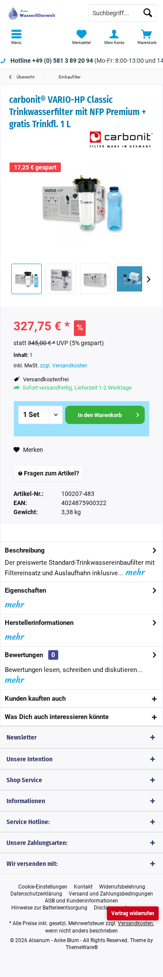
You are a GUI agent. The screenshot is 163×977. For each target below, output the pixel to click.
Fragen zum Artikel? (51, 473)
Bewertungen (24, 655)
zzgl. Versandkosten (63, 366)
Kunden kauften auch (35, 698)
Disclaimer (106, 908)
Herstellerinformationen (39, 623)
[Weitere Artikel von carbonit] (121, 139)
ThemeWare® (82, 947)
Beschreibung (25, 550)
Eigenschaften (25, 590)
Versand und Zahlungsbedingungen (111, 894)
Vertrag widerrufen (132, 913)
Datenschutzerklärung (36, 894)
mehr (134, 572)
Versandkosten (135, 923)
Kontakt (83, 887)
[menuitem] (16, 37)
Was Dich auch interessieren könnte (57, 717)
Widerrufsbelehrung (122, 887)
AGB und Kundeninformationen (81, 901)
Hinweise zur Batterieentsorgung (49, 908)
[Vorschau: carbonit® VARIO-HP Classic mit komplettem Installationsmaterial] (129, 279)
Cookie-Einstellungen (42, 887)
